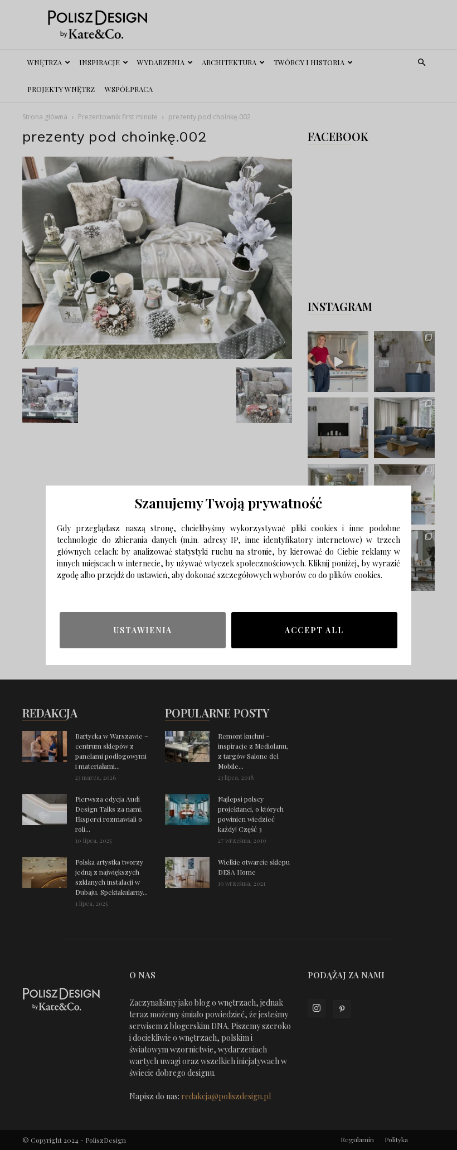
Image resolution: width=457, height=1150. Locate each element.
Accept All (314, 630)
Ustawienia (143, 630)
